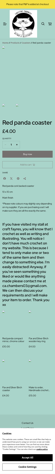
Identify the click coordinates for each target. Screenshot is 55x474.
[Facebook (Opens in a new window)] (4, 178)
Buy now (27, 154)
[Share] (25, 178)
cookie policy (42, 449)
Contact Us (27, 423)
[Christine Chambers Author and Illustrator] (23, 24)
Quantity (6, 139)
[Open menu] (5, 24)
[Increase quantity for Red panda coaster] (17, 144)
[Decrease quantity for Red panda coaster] (5, 144)
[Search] (42, 24)
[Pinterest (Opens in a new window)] (18, 178)
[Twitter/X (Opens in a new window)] (11, 178)
